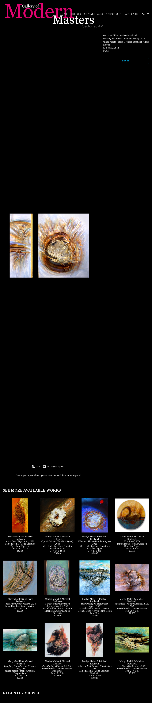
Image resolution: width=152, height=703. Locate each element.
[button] (114, 14)
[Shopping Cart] (148, 14)
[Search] (143, 14)
